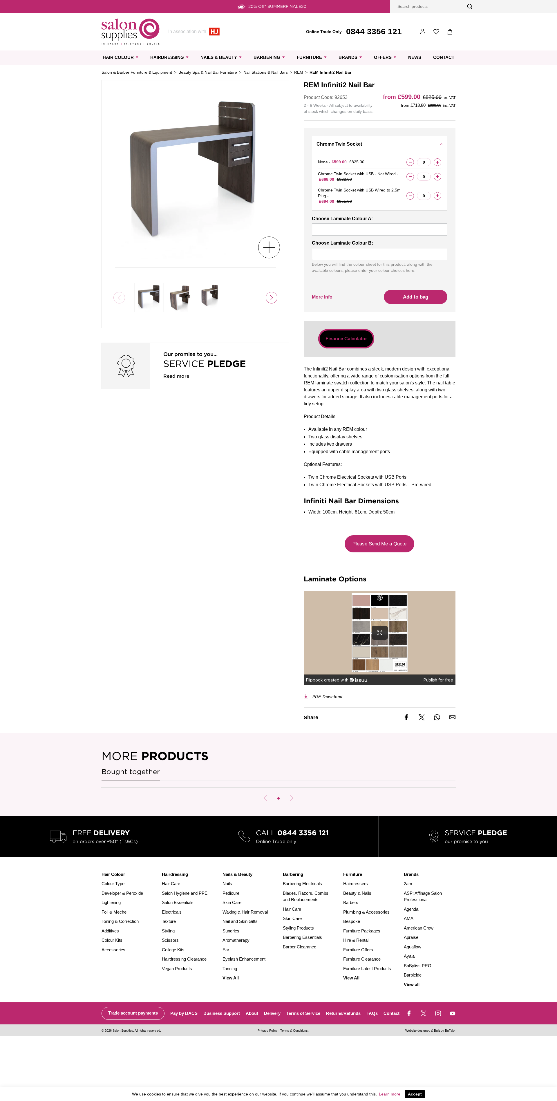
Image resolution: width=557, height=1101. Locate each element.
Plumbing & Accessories (366, 912)
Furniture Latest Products (367, 968)
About (252, 1013)
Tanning (230, 968)
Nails (227, 883)
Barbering (267, 57)
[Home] (131, 32)
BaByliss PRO (417, 965)
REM (298, 72)
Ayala (409, 956)
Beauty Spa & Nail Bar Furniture (207, 72)
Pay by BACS (184, 1013)
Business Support (221, 1013)
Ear (226, 949)
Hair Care (171, 883)
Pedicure (231, 893)
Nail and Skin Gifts (240, 921)
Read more (176, 376)
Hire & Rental (355, 940)
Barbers (350, 902)
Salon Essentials (177, 902)
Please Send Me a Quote (379, 544)
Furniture (309, 57)
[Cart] (450, 31)
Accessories (113, 949)
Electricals (172, 912)
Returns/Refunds (343, 1013)
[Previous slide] (265, 798)
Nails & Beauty (218, 57)
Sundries (231, 930)
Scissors (170, 940)
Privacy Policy (268, 1030)
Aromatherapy (236, 940)
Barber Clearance (299, 946)
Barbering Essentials (302, 937)
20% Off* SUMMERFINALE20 (277, 6)
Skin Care (232, 902)
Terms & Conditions (294, 1030)
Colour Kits (112, 940)
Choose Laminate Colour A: (342, 218)
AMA (408, 918)
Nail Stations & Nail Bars (265, 72)
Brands (348, 57)
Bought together (131, 771)
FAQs (372, 1013)
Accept (415, 1094)
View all (411, 984)
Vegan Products (177, 968)
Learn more (389, 1094)
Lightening (111, 902)
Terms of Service (303, 1013)
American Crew (418, 927)
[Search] (470, 6)
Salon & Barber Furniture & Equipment (137, 72)
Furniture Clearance (362, 959)
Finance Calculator (346, 338)
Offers (383, 57)
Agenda (411, 909)
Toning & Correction (120, 921)
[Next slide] (271, 297)
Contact (443, 57)
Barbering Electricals (302, 883)
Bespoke (351, 921)
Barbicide (413, 974)
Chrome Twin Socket (339, 144)
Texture (169, 921)
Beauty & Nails (357, 893)
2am (408, 883)
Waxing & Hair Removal (245, 912)
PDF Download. (328, 696)
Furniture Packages (361, 930)
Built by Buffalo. (444, 1030)
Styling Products (298, 927)
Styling (168, 930)
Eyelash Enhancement (244, 959)
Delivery (272, 1013)
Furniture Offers (358, 949)
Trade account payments (133, 1012)
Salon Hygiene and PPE (184, 893)
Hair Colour (118, 57)
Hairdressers (355, 883)
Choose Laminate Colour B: (342, 243)
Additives (110, 930)
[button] (278, 798)
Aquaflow (412, 946)
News (414, 57)
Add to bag (415, 297)
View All (231, 977)
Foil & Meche (114, 912)
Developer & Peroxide (122, 893)
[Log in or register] (422, 31)
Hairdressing (167, 57)
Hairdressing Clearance (184, 959)
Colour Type (113, 883)
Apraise (411, 937)
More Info (322, 296)
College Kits (173, 949)
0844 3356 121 (374, 31)
